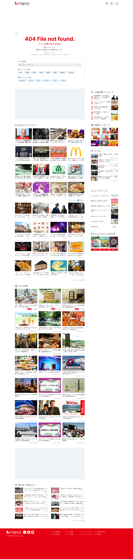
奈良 (55, 72)
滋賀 (48, 72)
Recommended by (73, 200)
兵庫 (41, 72)
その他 (71, 72)
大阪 (27, 72)
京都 (34, 72)
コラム (63, 80)
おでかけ (22, 80)
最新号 (95, 249)
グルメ (31, 80)
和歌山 (63, 72)
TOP (16, 34)
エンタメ (46, 80)
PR (20, 72)
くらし (55, 80)
